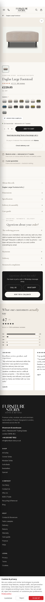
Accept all (36, 598)
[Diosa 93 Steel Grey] (16, 107)
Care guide (6, 537)
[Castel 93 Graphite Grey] (27, 107)
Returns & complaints (11, 264)
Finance (5, 541)
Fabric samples (7, 521)
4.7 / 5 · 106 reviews (18, 83)
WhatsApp (31, 287)
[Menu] (4, 10)
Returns (5, 529)
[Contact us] (8, 10)
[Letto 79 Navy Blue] (4, 107)
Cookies (5, 565)
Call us (13, 287)
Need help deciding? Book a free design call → (22, 135)
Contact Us (6, 489)
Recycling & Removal (9, 501)
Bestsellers (6, 468)
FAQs (4, 545)
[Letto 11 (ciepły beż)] (10, 101)
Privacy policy (6, 594)
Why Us (5, 493)
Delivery (5, 258)
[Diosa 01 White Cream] (16, 101)
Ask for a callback (22, 294)
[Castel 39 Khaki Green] (38, 101)
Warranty (5, 533)
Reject (22, 598)
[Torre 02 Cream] (33, 101)
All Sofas (5, 453)
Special (5, 472)
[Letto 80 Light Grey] (10, 107)
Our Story (5, 485)
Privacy (5, 558)
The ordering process (10, 230)
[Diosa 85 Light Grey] (21, 107)
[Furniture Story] (22, 9)
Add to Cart (29, 129)
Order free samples (14, 118)
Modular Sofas (7, 460)
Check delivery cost (22, 145)
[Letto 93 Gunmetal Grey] (38, 107)
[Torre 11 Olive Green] (33, 107)
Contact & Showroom (9, 517)
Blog (3, 504)
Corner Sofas (7, 457)
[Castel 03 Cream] (4, 101)
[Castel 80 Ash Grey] (27, 101)
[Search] (36, 10)
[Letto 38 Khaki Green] (21, 101)
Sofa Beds (6, 464)
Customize (8, 598)
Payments (6, 251)
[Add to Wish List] (42, 21)
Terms (4, 561)
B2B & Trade (6, 497)
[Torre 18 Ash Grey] (4, 112)
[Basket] (41, 10)
